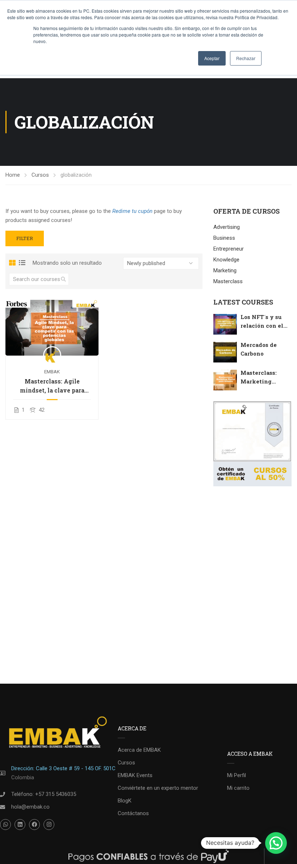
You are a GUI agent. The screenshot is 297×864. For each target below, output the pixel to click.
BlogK (124, 800)
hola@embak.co (30, 807)
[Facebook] (34, 824)
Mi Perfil (236, 775)
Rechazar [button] (245, 58)
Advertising (226, 227)
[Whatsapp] (5, 824)
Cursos (40, 175)
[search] (63, 279)
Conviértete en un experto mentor (158, 788)
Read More (52, 327)
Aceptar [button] (211, 58)
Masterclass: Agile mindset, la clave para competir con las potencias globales (52, 386)
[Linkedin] (19, 824)
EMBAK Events (135, 775)
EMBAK (52, 371)
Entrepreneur (228, 249)
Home (12, 175)
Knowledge (226, 259)
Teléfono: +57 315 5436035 (43, 794)
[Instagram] (48, 824)
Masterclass (228, 281)
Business (224, 238)
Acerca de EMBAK (139, 750)
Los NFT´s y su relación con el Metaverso (261, 325)
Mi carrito (238, 788)
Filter (24, 238)
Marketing (225, 270)
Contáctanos (133, 813)
